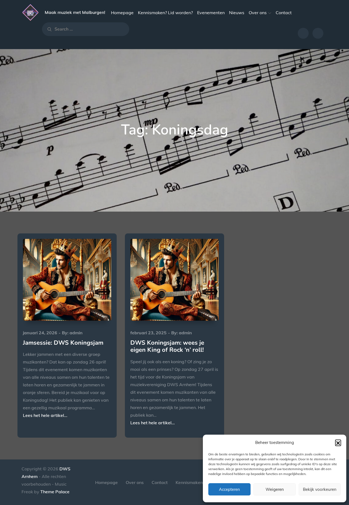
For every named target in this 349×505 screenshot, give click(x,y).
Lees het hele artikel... (45, 415)
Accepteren (229, 489)
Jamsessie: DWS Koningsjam (63, 343)
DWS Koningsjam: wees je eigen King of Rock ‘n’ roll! (167, 346)
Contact (284, 12)
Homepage (122, 12)
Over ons (258, 12)
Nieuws (236, 12)
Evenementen (211, 12)
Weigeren (275, 489)
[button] (338, 442)
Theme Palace (55, 491)
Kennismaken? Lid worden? (165, 12)
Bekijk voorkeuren (319, 489)
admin (76, 332)
